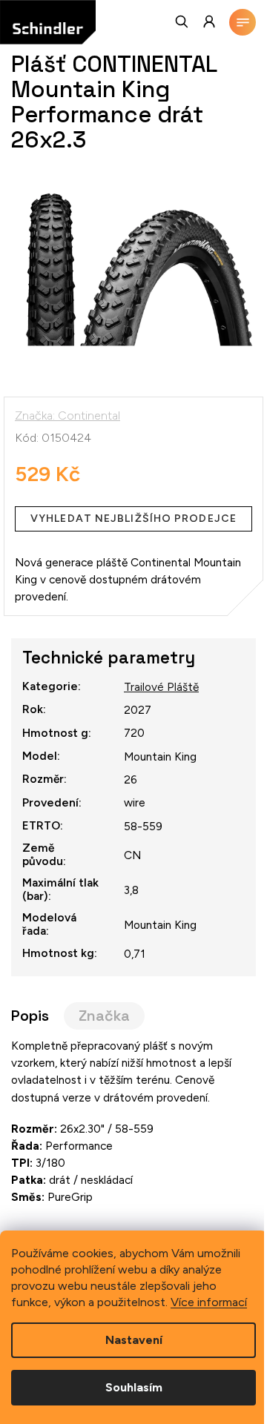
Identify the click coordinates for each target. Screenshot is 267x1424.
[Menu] (242, 22)
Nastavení (133, 1340)
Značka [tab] (104, 1016)
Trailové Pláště (161, 687)
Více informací (209, 1302)
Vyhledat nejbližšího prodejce (133, 518)
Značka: (67, 415)
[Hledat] (182, 21)
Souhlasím (133, 1387)
